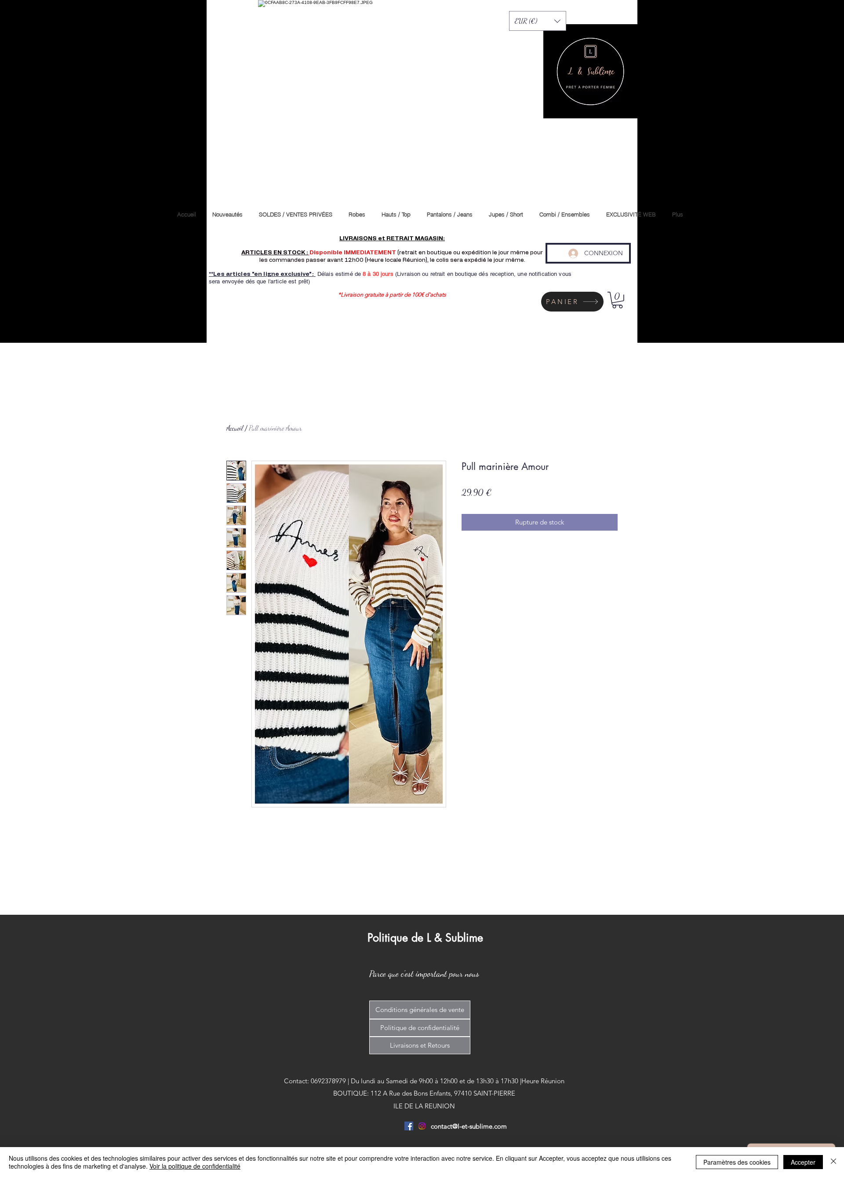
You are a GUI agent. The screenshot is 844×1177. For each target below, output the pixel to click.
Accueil (234, 428)
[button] (537, 21)
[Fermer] (833, 1162)
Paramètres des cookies (737, 1162)
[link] (617, 300)
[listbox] (537, 21)
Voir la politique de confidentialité (194, 1166)
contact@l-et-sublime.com (469, 1126)
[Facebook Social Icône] (408, 1126)
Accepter (803, 1162)
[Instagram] (422, 1126)
